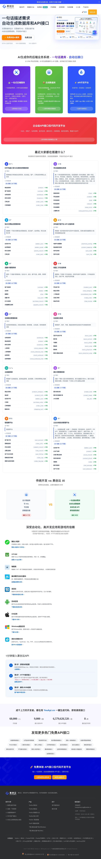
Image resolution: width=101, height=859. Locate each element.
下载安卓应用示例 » (17, 607)
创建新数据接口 (14, 740)
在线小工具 (55, 838)
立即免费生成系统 (42, 777)
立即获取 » (17, 669)
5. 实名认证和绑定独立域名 (13, 820)
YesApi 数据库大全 (34, 812)
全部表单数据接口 (62, 749)
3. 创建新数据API (11, 812)
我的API (21, 7)
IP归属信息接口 (22, 749)
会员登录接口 (64, 745)
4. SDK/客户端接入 (11, 816)
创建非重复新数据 (85, 740)
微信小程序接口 (35, 749)
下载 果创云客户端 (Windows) (37, 827)
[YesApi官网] (9, 6)
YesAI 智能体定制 (34, 823)
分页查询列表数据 (29, 740)
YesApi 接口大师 (33, 816)
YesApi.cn (49, 710)
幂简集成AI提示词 (46, 841)
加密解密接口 (50, 754)
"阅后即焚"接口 (42, 740)
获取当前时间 (10, 749)
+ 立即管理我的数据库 (49, 108)
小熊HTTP (18, 841)
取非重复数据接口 (56, 740)
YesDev (17, 838)
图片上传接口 (38, 745)
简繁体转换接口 (90, 749)
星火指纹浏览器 (57, 841)
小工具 (78, 7)
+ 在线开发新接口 (81, 108)
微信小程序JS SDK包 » (18, 547)
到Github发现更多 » (17, 644)
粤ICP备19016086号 (73, 855)
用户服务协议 (56, 805)
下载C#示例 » (15, 632)
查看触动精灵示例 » (17, 582)
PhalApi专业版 (30, 838)
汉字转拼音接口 (51, 745)
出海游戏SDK (77, 838)
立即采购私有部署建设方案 (49, 139)
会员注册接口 (76, 745)
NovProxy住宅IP (81, 841)
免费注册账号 (59, 777)
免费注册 (92, 12)
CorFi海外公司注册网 (69, 841)
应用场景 (62, 7)
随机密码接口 (88, 745)
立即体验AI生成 (16, 108)
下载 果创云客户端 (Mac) (36, 830)
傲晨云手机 (37, 841)
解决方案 (54, 809)
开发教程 (53, 7)
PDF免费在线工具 (87, 838)
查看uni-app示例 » (17, 560)
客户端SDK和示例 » (20, 692)
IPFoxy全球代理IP (27, 841)
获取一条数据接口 (71, 740)
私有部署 (70, 7)
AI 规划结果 (8, 181)
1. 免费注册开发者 (11, 805)
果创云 (22, 838)
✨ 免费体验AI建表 (11, 37)
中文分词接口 (13, 745)
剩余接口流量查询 (76, 749)
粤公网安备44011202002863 (57, 855)
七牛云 (48, 838)
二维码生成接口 (25, 745)
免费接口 (42, 7)
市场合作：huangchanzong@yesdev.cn (83, 806)
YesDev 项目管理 (34, 820)
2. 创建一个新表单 (11, 809)
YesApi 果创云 (33, 805)
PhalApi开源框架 (40, 838)
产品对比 (86, 7)
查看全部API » (18, 682)
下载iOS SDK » (16, 619)
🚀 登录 (84, 12)
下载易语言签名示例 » (18, 594)
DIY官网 (70, 838)
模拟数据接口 (48, 749)
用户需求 (7, 171)
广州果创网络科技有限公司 (58, 849)
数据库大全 (30, 7)
